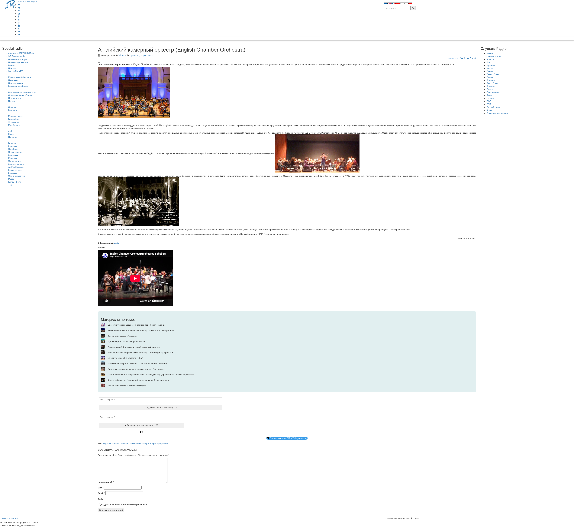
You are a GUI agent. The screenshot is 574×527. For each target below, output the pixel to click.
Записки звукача (16, 163)
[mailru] (19, 22)
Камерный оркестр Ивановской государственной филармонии (138, 379)
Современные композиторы (22, 92)
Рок (488, 62)
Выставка (12, 172)
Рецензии (12, 157)
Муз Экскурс (14, 124)
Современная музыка (497, 112)
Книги (489, 95)
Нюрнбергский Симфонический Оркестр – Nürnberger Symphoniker (141, 352)
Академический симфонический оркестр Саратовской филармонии (141, 330)
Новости (12, 68)
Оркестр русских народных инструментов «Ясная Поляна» (136, 324)
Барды (490, 89)
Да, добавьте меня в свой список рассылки (123, 504)
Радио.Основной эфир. (495, 55)
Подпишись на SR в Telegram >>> (288, 438)
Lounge (490, 98)
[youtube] (19, 25)
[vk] (19, 10)
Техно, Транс (493, 74)
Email (101, 493)
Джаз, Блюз (492, 83)
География (13, 118)
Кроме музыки (15, 169)
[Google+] (465, 58)
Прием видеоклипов (18, 62)
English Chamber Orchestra (116, 443)
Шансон (490, 59)
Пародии (12, 136)
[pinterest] (19, 31)
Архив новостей (10, 517)
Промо (11, 101)
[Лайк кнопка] (99, 62)
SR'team (122, 55)
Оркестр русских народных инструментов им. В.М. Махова (136, 368)
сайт (116, 242)
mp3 (10, 130)
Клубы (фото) (15, 181)
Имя (100, 487)
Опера (490, 77)
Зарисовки (13, 154)
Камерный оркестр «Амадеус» (123, 335)
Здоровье (12, 145)
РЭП (489, 104)
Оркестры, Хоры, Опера (20, 95)
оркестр (164, 443)
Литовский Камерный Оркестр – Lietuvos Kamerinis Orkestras (137, 363)
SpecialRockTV (15, 71)
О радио (12, 106)
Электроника (493, 92)
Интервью (13, 80)
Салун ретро (14, 160)
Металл (490, 68)
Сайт (100, 498)
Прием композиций (17, 59)
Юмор (11, 133)
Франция (491, 65)
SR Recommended (17, 56)
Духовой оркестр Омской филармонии (126, 341)
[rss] (19, 34)
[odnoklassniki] (18, 16)
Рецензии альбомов (18, 86)
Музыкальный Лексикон (19, 77)
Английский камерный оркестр (145, 443)
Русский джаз (493, 106)
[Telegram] (19, 7)
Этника (490, 71)
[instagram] (19, 28)
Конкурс (12, 65)
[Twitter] (19, 4)
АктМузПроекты (15, 166)
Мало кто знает (15, 115)
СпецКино (13, 148)
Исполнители (14, 98)
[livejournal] (19, 19)
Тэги (10, 184)
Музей (11, 178)
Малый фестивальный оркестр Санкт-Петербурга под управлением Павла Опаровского (151, 374)
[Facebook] (460, 58)
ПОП (489, 101)
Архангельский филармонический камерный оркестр (134, 346)
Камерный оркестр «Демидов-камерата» (128, 385)
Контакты (12, 109)
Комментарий (106, 481)
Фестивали (13, 121)
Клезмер (491, 86)
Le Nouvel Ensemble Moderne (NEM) (125, 357)
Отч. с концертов (16, 175)
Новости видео (15, 83)
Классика (491, 80)
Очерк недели (15, 151)
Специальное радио (27, 1)
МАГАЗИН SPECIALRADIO (21, 53)
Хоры (489, 109)
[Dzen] (19, 13)
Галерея (12, 142)
